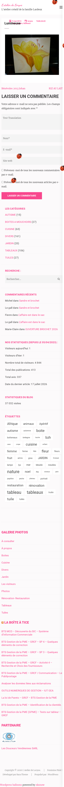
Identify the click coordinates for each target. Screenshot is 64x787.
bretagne (26, 438)
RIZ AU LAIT (56, 88)
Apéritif (43, 423)
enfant (45, 444)
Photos (5, 591)
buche (37, 437)
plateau (32, 479)
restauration (15, 485)
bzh (48, 437)
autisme (12, 430)
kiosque (56, 458)
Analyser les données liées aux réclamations (26, 683)
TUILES (9, 257)
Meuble (39, 465)
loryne (30, 21)
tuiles (21, 499)
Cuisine (5, 562)
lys (19, 465)
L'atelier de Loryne (11, 5)
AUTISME (10, 214)
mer (28, 464)
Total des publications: (18, 369)
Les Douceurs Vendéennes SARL (19, 748)
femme (12, 451)
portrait (43, 478)
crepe (18, 444)
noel (28, 471)
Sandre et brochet (29, 300)
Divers (4, 569)
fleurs (57, 451)
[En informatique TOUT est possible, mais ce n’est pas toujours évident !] (8, 741)
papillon (10, 479)
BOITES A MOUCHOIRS (18, 221)
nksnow (40, 784)
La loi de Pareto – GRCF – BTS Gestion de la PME (29, 697)
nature (13, 471)
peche (21, 479)
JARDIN (9, 243)
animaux (28, 423)
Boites (5, 555)
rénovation (36, 485)
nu (37, 471)
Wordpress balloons (11, 784)
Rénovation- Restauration (15, 598)
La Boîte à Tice (16, 622)
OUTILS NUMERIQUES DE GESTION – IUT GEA (27, 690)
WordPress (53, 774)
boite (40, 430)
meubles (52, 465)
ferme (25, 451)
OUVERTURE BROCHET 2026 (41, 329)
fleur (45, 451)
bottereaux (12, 437)
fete (34, 451)
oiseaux (47, 472)
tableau (14, 492)
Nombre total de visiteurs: (20, 362)
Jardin (4, 576)
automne (27, 431)
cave (9, 444)
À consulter (7, 541)
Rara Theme (22, 774)
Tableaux (6, 605)
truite (51, 492)
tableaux (35, 492)
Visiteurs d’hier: (14, 355)
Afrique (12, 424)
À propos (6, 548)
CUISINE (10, 229)
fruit (9, 458)
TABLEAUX (41, 21)
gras (30, 458)
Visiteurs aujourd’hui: (17, 348)
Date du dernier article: (18, 384)
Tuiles (4, 612)
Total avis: (11, 376)
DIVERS (9, 236)
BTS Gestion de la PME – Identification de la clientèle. (31, 704)
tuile (10, 499)
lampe (10, 465)
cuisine (31, 444)
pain (56, 472)
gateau (20, 458)
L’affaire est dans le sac (31, 314)
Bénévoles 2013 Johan (13, 88)
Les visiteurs (8, 584)
